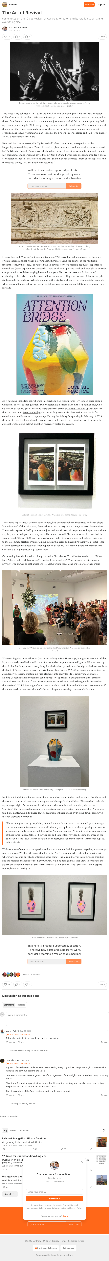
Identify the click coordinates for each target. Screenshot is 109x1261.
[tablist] (14, 1005)
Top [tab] (5, 1130)
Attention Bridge (31, 412)
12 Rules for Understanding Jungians (24, 1156)
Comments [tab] (9, 1005)
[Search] (104, 1130)
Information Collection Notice (53, 1208)
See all (8, 1194)
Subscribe (89, 4)
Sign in (101, 4)
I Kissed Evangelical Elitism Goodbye (24, 1138)
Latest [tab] (13, 1130)
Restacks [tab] (21, 1005)
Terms (63, 1241)
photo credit (66, 105)
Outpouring (74, 416)
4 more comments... (9, 1116)
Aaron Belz (11, 1031)
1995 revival (61, 257)
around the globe (24, 147)
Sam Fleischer (13, 1060)
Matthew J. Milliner (18, 27)
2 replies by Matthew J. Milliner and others (29, 1050)
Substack (40, 1255)
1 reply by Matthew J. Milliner (23, 1103)
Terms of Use (68, 1205)
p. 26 (101, 839)
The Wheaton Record (16, 151)
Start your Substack (47, 1248)
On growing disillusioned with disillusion (22, 1142)
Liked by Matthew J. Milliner (20, 1034)
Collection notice (76, 1241)
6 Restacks (35, 974)
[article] (54, 1144)
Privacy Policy (76, 1208)
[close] (81, 1162)
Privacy (55, 1241)
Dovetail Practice (76, 409)
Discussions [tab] (24, 1130)
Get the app (68, 1248)
